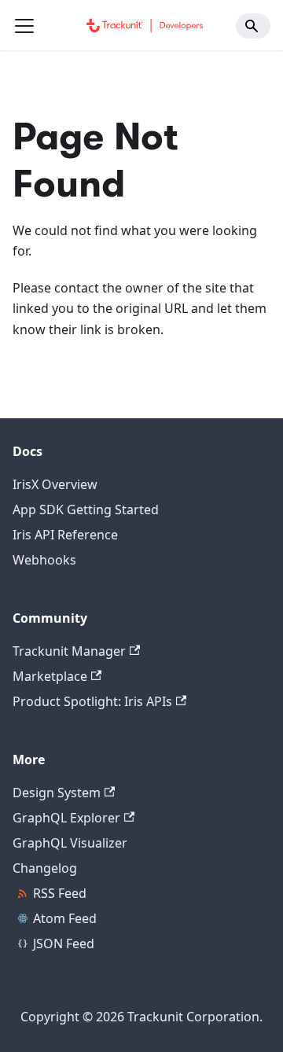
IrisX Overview (55, 484)
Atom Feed (65, 918)
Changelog (45, 868)
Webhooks (44, 559)
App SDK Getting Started (86, 509)
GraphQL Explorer (66, 817)
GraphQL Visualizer (70, 843)
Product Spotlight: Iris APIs (92, 701)
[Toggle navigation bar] (24, 26)
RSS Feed (59, 893)
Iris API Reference (65, 534)
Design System (57, 792)
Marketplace (50, 676)
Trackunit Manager (69, 651)
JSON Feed (63, 943)
